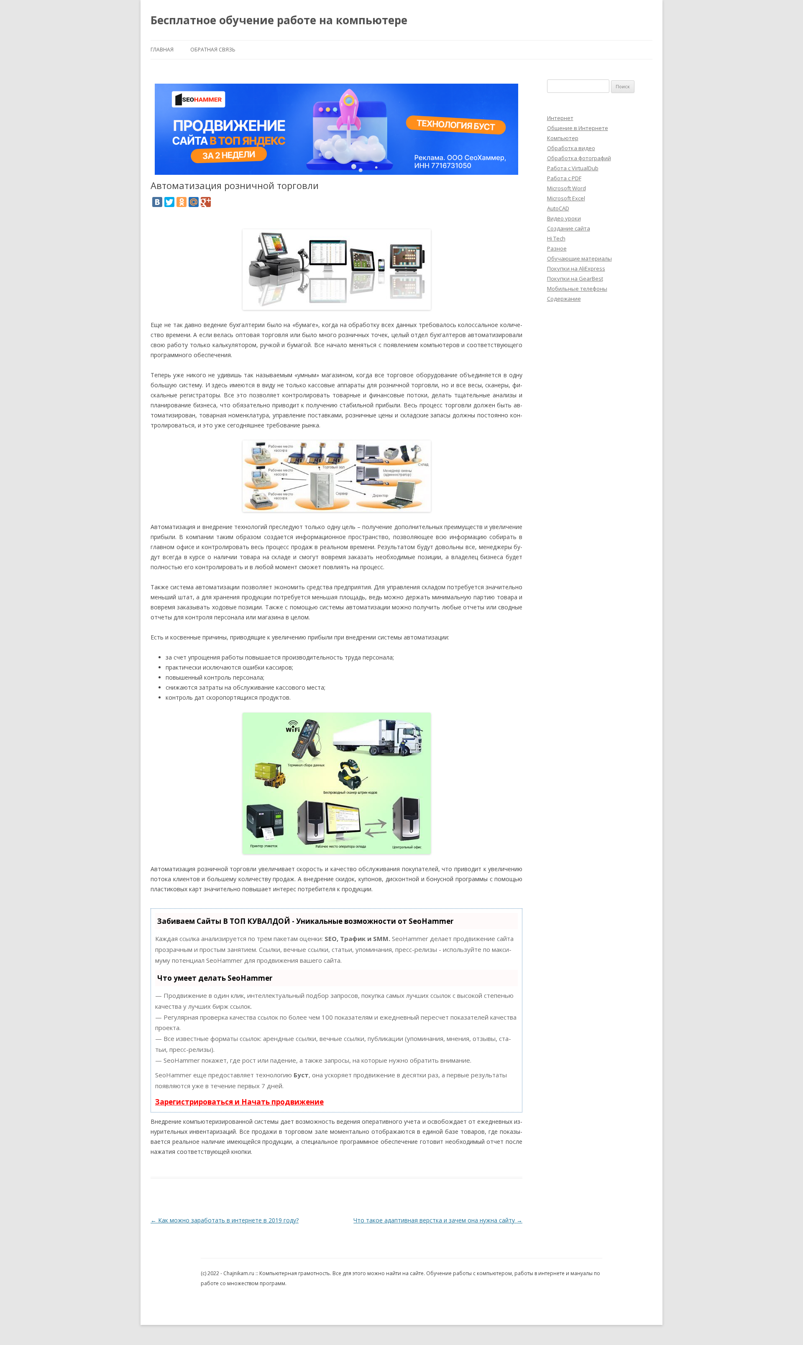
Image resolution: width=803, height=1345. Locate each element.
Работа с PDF (564, 178)
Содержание (564, 298)
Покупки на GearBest (575, 278)
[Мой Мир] (194, 202)
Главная (162, 49)
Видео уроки (564, 218)
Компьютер (562, 138)
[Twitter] (169, 202)
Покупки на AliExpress (576, 268)
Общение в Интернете (577, 128)
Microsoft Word (566, 188)
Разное (557, 248)
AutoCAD (558, 208)
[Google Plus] (206, 202)
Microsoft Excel (566, 198)
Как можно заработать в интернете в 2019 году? (225, 1220)
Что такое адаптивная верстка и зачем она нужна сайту (437, 1220)
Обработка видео (571, 148)
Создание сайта (568, 228)
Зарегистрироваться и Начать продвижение (239, 1102)
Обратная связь (212, 49)
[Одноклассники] (181, 202)
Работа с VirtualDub (572, 168)
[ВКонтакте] (157, 202)
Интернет (560, 118)
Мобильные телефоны (577, 288)
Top (783, 1325)
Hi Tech (556, 238)
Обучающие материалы (579, 258)
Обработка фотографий (579, 158)
